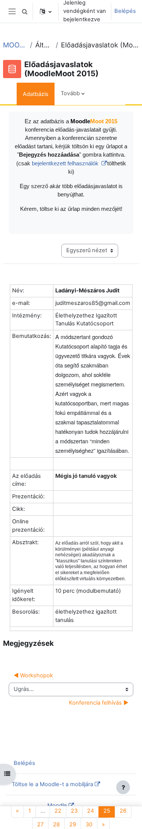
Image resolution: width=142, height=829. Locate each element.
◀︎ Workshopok (33, 675)
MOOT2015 (15, 45)
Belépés (125, 11)
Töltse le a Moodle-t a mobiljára (52, 784)
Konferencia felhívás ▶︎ (98, 702)
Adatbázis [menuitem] (35, 94)
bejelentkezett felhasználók (66, 163)
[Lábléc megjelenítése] (123, 787)
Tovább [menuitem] (70, 93)
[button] (24, 11)
